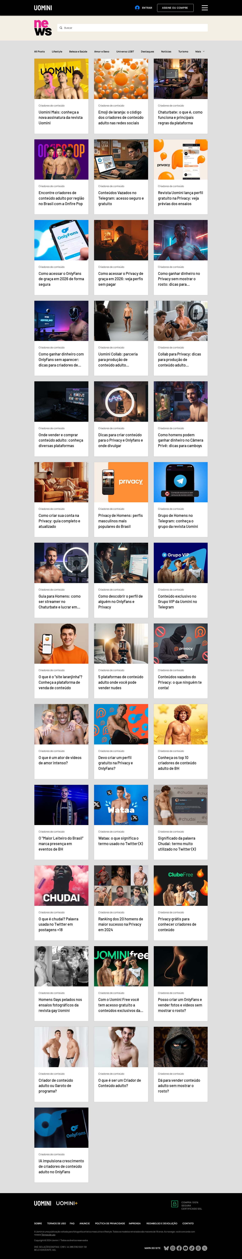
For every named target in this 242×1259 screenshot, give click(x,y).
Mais (198, 51)
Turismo (183, 51)
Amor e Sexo (101, 51)
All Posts (39, 51)
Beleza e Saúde (78, 51)
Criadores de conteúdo (51, 105)
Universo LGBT (125, 51)
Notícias (166, 51)
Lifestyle (57, 51)
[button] (205, 7)
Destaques (147, 51)
